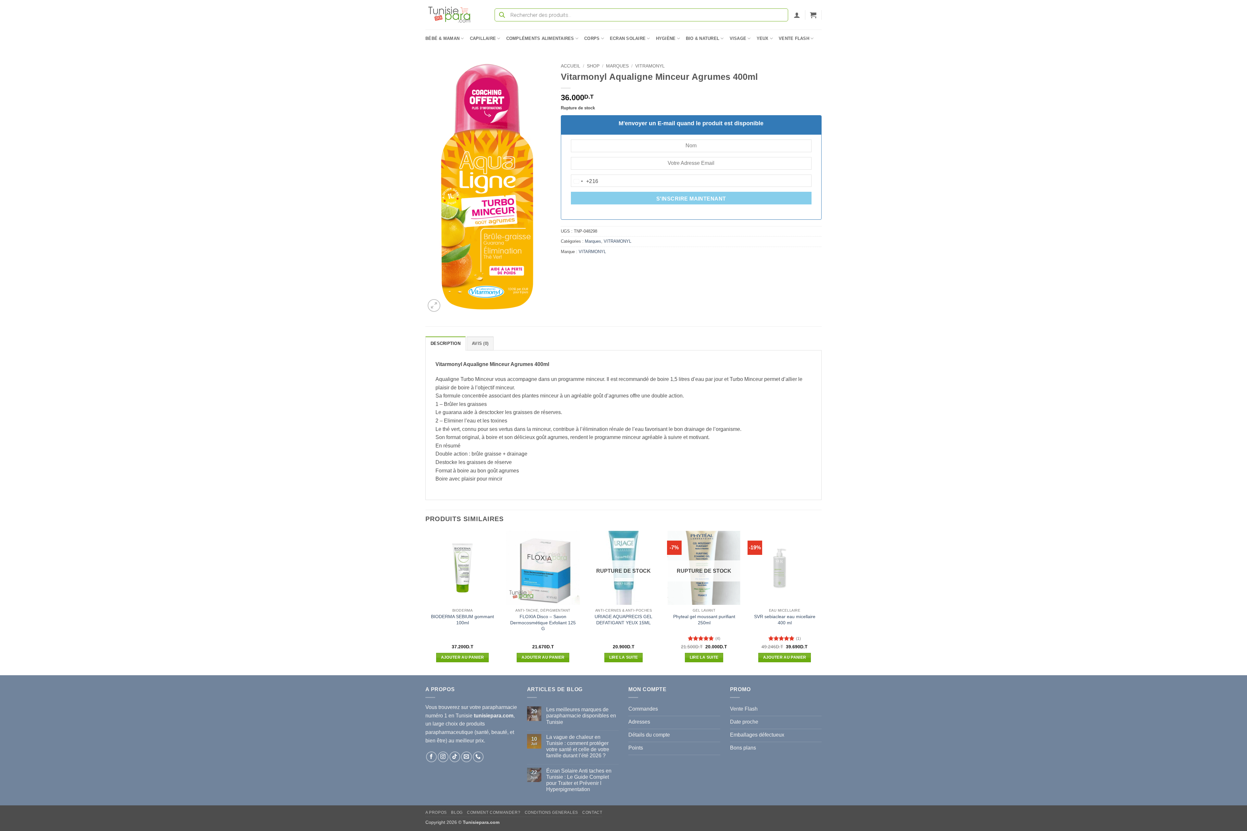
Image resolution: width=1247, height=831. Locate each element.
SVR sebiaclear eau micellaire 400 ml (784, 619)
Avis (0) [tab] (480, 343)
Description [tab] (445, 343)
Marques (617, 66)
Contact (592, 812)
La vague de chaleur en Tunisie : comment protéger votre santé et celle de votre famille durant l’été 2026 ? (577, 746)
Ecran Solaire (628, 38)
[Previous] (426, 602)
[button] (797, 15)
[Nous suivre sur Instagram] (443, 757)
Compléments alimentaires (540, 38)
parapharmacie (499, 707)
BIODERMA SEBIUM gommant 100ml (462, 619)
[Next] (821, 602)
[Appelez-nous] (478, 757)
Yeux (763, 38)
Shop (593, 66)
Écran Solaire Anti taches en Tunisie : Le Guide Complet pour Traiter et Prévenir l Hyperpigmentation (578, 780)
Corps (591, 38)
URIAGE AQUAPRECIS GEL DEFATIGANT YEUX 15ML (623, 619)
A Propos (436, 812)
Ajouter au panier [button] (462, 657)
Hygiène (666, 38)
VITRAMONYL (650, 66)
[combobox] (584, 181)
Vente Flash (794, 38)
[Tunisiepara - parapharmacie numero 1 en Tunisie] (452, 15)
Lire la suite (623, 657)
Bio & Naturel (702, 38)
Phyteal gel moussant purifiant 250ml (704, 619)
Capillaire (483, 38)
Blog (456, 812)
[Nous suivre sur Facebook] (431, 757)
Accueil (570, 66)
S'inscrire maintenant (691, 199)
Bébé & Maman (442, 38)
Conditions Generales (551, 812)
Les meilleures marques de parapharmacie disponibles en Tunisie (581, 716)
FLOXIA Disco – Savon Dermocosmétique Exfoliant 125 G (543, 622)
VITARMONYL (592, 251)
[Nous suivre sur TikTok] (454, 757)
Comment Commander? (493, 812)
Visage (738, 38)
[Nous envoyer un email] (466, 757)
